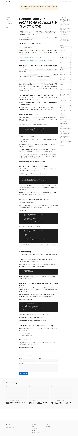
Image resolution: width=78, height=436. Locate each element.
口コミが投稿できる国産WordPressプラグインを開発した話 (65, 141)
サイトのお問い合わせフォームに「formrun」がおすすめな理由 (37, 60)
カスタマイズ (62, 74)
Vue (61, 64)
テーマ (61, 86)
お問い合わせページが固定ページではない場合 (65, 29)
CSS (61, 52)
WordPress (62, 69)
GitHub (61, 54)
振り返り (70, 1)
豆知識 (61, 107)
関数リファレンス (63, 110)
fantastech (8, 1)
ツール (61, 84)
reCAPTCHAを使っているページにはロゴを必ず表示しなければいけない (65, 20)
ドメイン (61, 91)
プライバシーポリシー (36, 432)
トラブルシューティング (64, 89)
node (61, 72)
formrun (48, 328)
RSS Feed (48, 426)
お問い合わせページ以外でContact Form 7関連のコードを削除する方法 (65, 36)
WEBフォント (62, 67)
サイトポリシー (34, 430)
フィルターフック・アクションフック (65, 95)
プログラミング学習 (63, 100)
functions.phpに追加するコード (65, 26)
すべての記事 (34, 428)
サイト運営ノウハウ (63, 81)
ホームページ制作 (63, 102)
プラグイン (62, 97)
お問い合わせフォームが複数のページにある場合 (65, 32)
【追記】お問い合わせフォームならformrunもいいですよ (65, 40)
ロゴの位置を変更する (64, 34)
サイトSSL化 (62, 77)
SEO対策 (61, 59)
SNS (61, 62)
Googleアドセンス (63, 57)
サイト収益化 (62, 79)
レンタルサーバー (63, 105)
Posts (66, 1)
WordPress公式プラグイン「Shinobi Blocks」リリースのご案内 (65, 125)
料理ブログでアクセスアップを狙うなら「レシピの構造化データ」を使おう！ (65, 130)
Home (63, 1)
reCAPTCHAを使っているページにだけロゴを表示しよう (65, 24)
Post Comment (23, 373)
